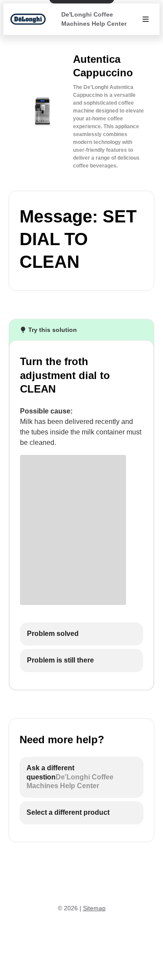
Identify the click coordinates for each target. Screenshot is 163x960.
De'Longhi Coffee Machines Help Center (93, 19)
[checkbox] (81, 634)
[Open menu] (145, 19)
